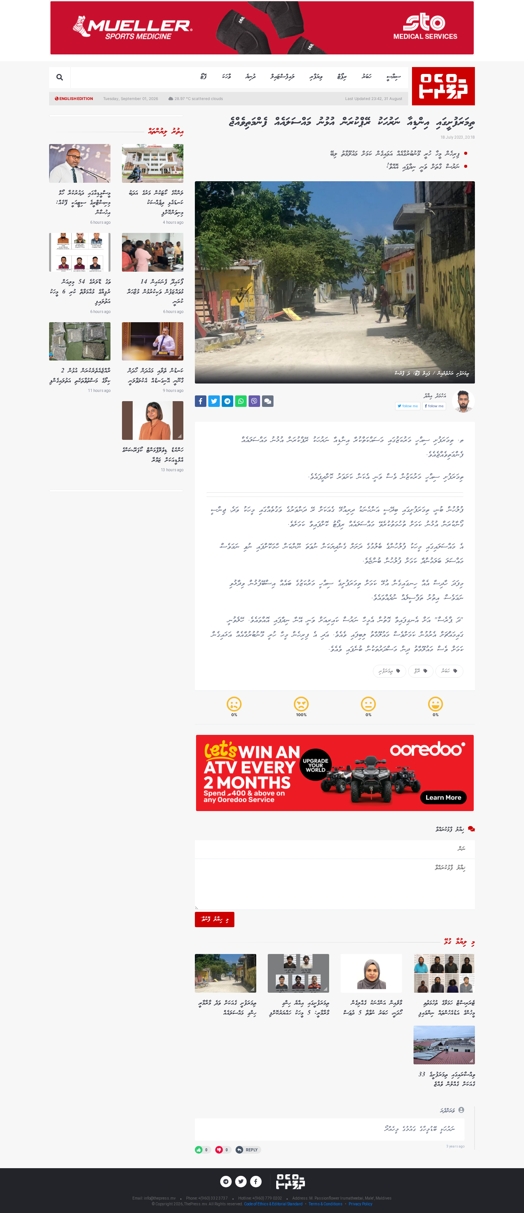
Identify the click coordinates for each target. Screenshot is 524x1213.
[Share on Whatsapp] (241, 401)
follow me (435, 406)
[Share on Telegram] (227, 401)
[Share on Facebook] (200, 401)
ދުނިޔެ (250, 77)
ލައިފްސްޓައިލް (283, 77)
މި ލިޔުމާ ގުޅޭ (459, 942)
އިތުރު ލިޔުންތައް (165, 132)
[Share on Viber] (254, 401)
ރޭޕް (418, 671)
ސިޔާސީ (393, 77)
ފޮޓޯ (204, 77)
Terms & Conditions (326, 1204)
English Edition (76, 98)
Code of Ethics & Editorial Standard (273, 1204)
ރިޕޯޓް (342, 77)
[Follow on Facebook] (256, 1181)
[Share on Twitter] (214, 401)
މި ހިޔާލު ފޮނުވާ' (215, 919)
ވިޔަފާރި (316, 77)
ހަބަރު (366, 77)
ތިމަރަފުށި (387, 671)
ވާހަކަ (226, 77)
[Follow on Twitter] (241, 1181)
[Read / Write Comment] (268, 401)
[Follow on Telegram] (226, 1181)
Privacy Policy (360, 1204)
